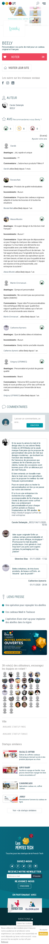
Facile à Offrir (27, 752)
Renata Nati (15, 180)
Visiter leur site (18, 67)
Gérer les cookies (24, 923)
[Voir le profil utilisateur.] (6, 146)
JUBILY (22, 796)
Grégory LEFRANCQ (18, 362)
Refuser (4, 942)
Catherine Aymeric (18, 328)
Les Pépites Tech (9, 3)
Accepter (44, 930)
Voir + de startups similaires (24, 810)
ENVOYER (34, 425)
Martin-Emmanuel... (18, 283)
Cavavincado (26, 783)
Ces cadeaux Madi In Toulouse (20, 612)
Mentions (24, 919)
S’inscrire (24, 886)
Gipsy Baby (24, 767)
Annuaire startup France (15, 734)
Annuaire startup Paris (14, 727)
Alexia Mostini (16, 219)
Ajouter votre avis (39, 139)
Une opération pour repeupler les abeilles (25, 605)
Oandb (13, 146)
